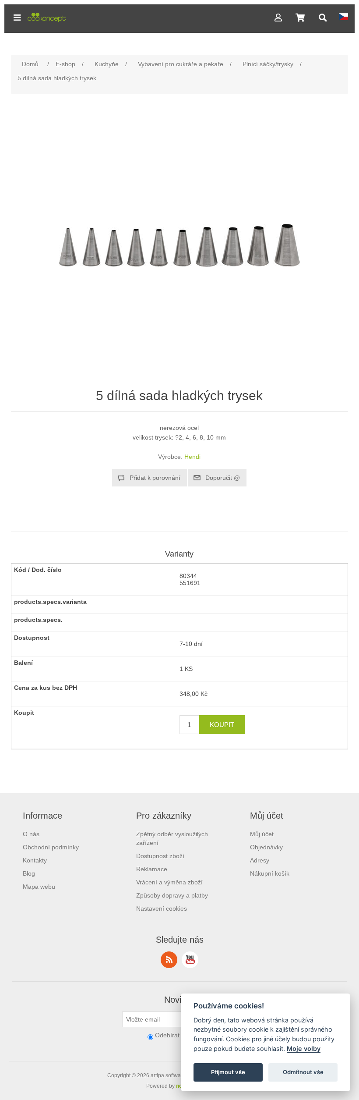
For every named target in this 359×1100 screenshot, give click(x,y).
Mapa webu (39, 886)
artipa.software (168, 1075)
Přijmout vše (228, 1071)
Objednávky (266, 847)
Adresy (259, 860)
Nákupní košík (269, 873)
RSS (169, 959)
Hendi (192, 456)
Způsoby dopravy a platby (172, 895)
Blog (29, 873)
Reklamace (151, 869)
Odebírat (167, 1035)
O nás (31, 833)
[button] (17, 17)
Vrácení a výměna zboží (169, 882)
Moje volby (303, 1048)
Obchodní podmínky (51, 847)
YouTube (190, 959)
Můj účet (262, 833)
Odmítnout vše (303, 1071)
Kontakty (35, 860)
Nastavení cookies (161, 908)
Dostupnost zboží (160, 855)
